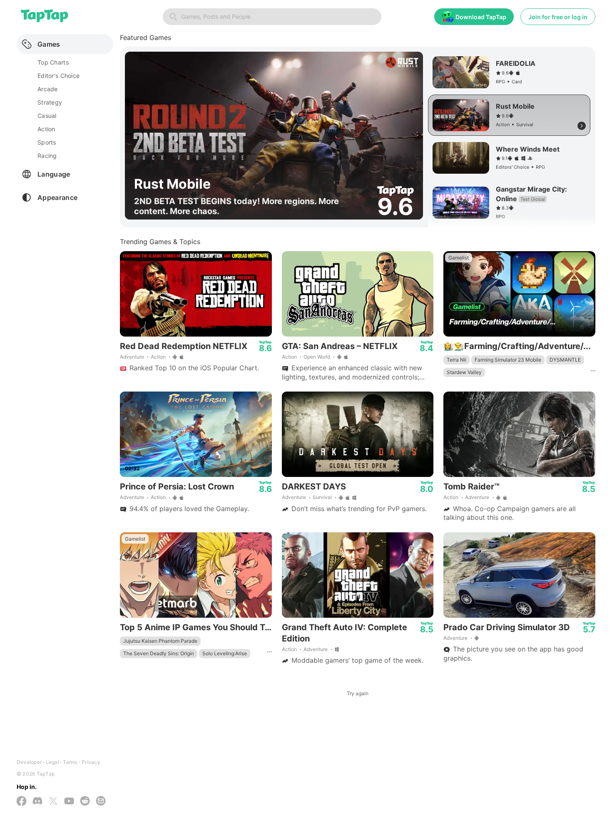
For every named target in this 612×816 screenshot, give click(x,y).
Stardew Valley (464, 372)
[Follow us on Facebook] (22, 802)
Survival (322, 497)
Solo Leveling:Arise (224, 653)
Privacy (91, 762)
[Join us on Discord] (37, 801)
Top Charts (53, 62)
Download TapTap (480, 16)
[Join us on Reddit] (85, 801)
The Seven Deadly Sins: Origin (158, 653)
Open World (317, 357)
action (46, 128)
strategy (49, 102)
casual (47, 115)
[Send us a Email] (101, 801)
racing (47, 155)
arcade (47, 88)
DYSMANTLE (565, 360)
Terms (70, 762)
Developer (29, 762)
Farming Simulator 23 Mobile (508, 360)
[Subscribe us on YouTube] (69, 801)
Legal (52, 762)
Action (158, 357)
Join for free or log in (557, 16)
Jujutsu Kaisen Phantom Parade (160, 641)
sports (46, 142)
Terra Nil (456, 360)
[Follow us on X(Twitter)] (53, 802)
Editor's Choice (58, 75)
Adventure (132, 357)
